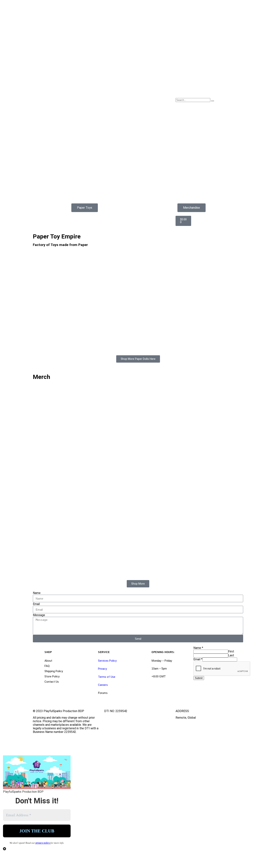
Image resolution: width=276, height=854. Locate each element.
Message (39, 615)
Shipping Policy (53, 671)
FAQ (47, 666)
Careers (103, 685)
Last (231, 655)
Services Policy (107, 660)
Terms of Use (106, 677)
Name (37, 593)
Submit (199, 678)
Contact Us (51, 681)
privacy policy (42, 842)
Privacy (102, 668)
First (231, 651)
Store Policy (52, 676)
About (48, 660)
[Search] (212, 100)
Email (36, 604)
